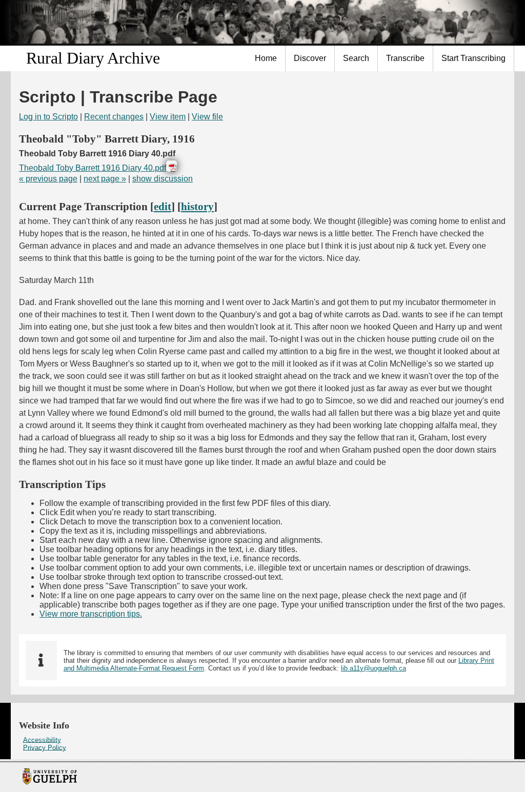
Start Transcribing (473, 58)
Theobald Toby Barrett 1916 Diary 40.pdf (92, 168)
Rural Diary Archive (93, 58)
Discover (310, 58)
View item (168, 116)
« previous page (48, 178)
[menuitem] (266, 58)
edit (162, 206)
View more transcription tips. (90, 614)
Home (266, 58)
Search (356, 58)
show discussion (162, 178)
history (197, 206)
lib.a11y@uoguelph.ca (373, 668)
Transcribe (405, 58)
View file (207, 116)
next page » (105, 178)
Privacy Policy (44, 747)
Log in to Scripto (48, 116)
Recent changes (114, 116)
